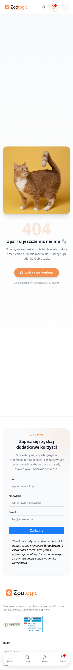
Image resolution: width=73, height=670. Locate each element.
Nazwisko (15, 496)
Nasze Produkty (10, 651)
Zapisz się (36, 530)
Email (12, 512)
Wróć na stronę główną (39, 272)
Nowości (7, 665)
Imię (12, 479)
